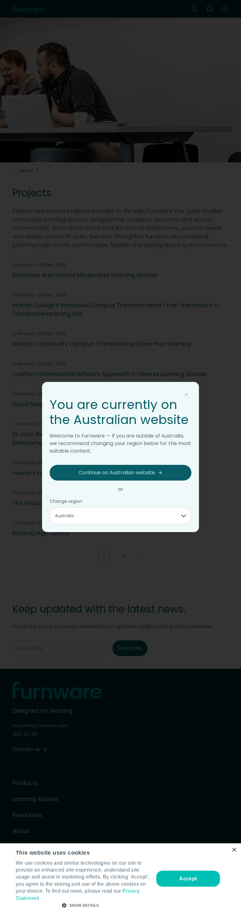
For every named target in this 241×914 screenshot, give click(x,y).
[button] (83, 905)
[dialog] (120, 878)
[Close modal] (186, 394)
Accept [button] (188, 878)
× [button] (234, 850)
